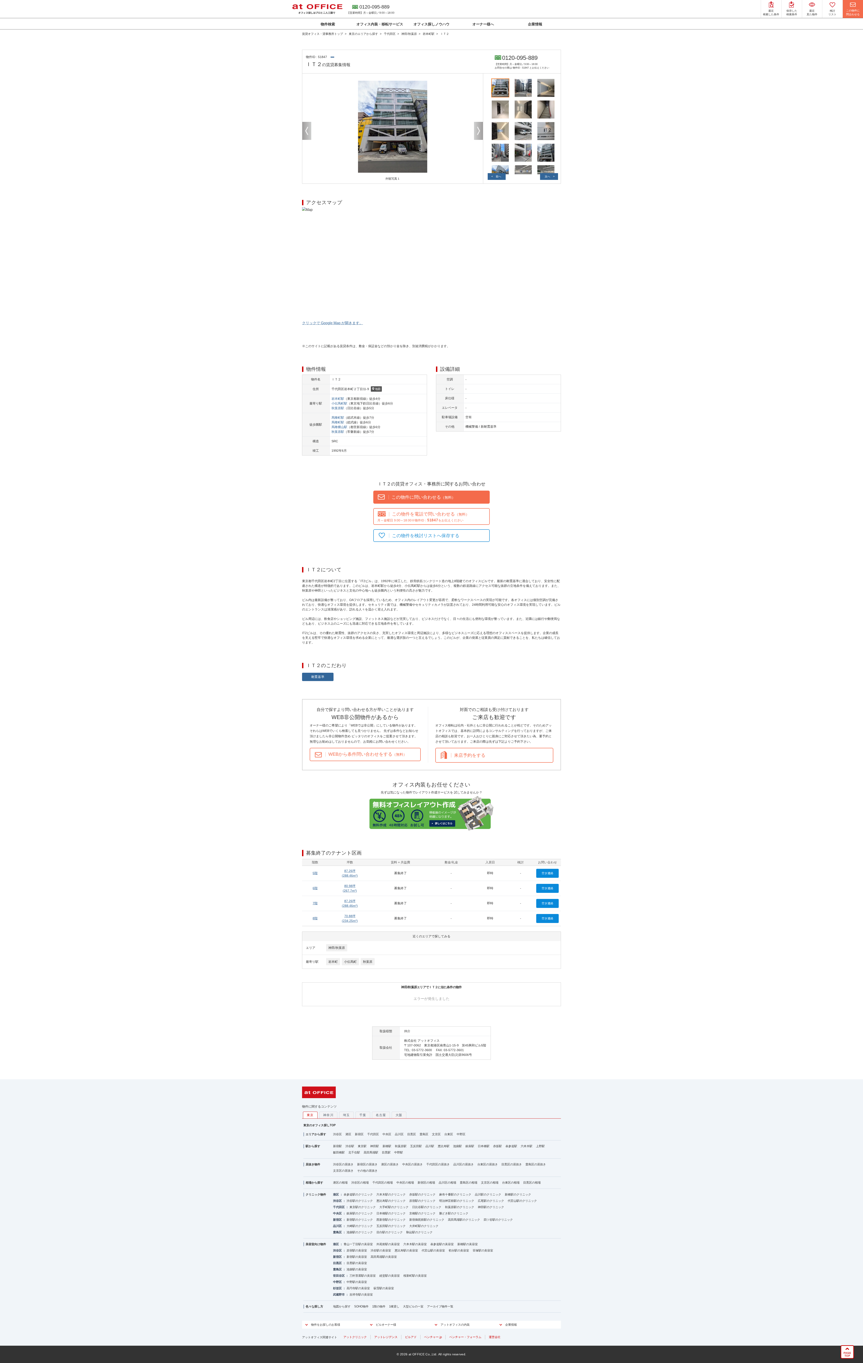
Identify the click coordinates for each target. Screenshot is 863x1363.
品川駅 (429, 1146)
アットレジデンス (386, 1337)
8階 (315, 918)
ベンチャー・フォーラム (465, 1337)
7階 (315, 903)
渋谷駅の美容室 (381, 1250)
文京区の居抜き (343, 1170)
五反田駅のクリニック (391, 1226)
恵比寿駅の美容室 (406, 1250)
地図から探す (342, 1306)
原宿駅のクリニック (422, 1200)
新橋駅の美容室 (467, 1244)
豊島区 (424, 1134)
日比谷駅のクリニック (426, 1207)
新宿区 (359, 1134)
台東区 (448, 1134)
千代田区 (373, 1134)
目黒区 (411, 1134)
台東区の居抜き (487, 1164)
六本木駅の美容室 (415, 1244)
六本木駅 (526, 1146)
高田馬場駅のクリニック (464, 1219)
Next (478, 131)
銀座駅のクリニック (360, 1213)
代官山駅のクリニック (522, 1200)
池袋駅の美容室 (357, 1269)
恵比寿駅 (443, 1146)
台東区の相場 (511, 1182)
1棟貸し (394, 1306)
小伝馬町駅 (339, 403)
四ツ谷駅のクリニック (498, 1219)
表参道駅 (511, 1146)
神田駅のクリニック (491, 1207)
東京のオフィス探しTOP (319, 1125)
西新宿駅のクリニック (391, 1219)
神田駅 (374, 1146)
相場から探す (314, 1182)
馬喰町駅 (337, 417)
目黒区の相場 (532, 1182)
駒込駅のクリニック (419, 1232)
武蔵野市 (339, 1294)
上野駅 (540, 1146)
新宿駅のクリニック (360, 1219)
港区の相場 (340, 1182)
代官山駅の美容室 (433, 1250)
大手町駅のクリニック (394, 1207)
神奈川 (328, 1115)
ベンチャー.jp (433, 1337)
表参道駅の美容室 (442, 1244)
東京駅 (362, 1146)
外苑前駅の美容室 (388, 1244)
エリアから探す (316, 1134)
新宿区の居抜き (367, 1164)
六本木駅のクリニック (391, 1194)
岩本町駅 (337, 398)
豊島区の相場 (468, 1182)
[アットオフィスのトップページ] (317, 9)
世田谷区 (339, 1275)
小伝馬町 (350, 961)
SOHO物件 (361, 1306)
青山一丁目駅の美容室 (358, 1244)
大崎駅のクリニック (360, 1226)
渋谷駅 (349, 1146)
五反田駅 (416, 1146)
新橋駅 (387, 1146)
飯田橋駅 (339, 1152)
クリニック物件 (316, 1194)
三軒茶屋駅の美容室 (362, 1275)
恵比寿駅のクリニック (391, 1200)
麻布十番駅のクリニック (455, 1194)
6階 (315, 888)
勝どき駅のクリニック (453, 1213)
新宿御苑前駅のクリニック (426, 1219)
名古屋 (381, 1115)
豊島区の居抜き (535, 1164)
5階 (315, 873)
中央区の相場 (405, 1182)
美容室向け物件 (316, 1244)
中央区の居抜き (412, 1164)
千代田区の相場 (382, 1182)
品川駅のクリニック (488, 1194)
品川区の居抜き (463, 1164)
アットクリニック (355, 1337)
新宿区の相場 (426, 1182)
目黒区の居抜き (511, 1164)
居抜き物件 (313, 1164)
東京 (310, 1115)
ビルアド (411, 1337)
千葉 (362, 1115)
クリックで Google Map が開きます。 (332, 323)
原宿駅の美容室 (357, 1250)
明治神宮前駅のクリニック (456, 1200)
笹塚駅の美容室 (483, 1250)
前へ (498, 176)
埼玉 (346, 1115)
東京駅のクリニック (362, 1207)
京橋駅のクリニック (422, 1213)
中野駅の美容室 (357, 1282)
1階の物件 (378, 1306)
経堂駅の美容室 (389, 1275)
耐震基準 (318, 677)
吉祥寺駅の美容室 (361, 1294)
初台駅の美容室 (459, 1250)
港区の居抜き (390, 1164)
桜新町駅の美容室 (415, 1275)
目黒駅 (386, 1152)
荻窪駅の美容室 (384, 1288)
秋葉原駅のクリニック (459, 1207)
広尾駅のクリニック (491, 1200)
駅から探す (313, 1146)
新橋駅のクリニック (518, 1194)
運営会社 (494, 1337)
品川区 (399, 1134)
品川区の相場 (447, 1182)
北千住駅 (354, 1152)
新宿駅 (337, 1146)
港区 (348, 1134)
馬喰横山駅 (339, 427)
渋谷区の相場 (360, 1182)
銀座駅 (469, 1146)
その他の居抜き (367, 1170)
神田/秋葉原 (336, 948)
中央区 (387, 1134)
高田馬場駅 (371, 1152)
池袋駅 (457, 1146)
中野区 (461, 1134)
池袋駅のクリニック (360, 1232)
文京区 (436, 1134)
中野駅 (398, 1152)
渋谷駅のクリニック (360, 1200)
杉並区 (337, 1288)
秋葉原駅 (337, 408)
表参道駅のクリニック (358, 1194)
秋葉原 (367, 961)
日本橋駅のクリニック (391, 1213)
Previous (306, 131)
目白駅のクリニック (389, 1232)
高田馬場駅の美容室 (384, 1256)
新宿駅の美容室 (357, 1256)
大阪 (399, 1115)
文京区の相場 (489, 1182)
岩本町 (333, 961)
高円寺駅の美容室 (358, 1288)
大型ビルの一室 (413, 1306)
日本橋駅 (483, 1146)
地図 (377, 389)
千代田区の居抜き (438, 1164)
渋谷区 (337, 1134)
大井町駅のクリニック (423, 1226)
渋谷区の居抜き (343, 1164)
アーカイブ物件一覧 (440, 1306)
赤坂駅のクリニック (422, 1194)
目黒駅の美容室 (357, 1263)
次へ (547, 176)
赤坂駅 (497, 1146)
